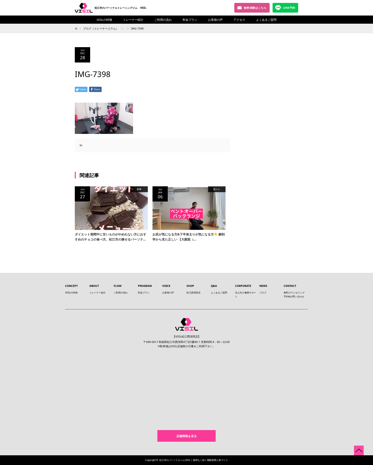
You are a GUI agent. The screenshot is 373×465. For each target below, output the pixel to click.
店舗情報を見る (186, 436)
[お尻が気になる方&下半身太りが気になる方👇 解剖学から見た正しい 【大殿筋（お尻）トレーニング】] (189, 208)
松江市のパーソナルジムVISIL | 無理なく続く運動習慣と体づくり (193, 460)
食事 (139, 189)
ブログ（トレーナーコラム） (101, 28)
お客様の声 (215, 20)
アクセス (239, 20)
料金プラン (190, 20)
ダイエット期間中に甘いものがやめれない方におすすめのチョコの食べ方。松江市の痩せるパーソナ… (110, 236)
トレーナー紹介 (133, 20)
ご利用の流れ (163, 20)
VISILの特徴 (104, 20)
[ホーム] (76, 24)
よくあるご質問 (266, 20)
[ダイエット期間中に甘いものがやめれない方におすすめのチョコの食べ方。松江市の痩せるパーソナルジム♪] (111, 208)
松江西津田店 (193, 292)
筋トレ (216, 189)
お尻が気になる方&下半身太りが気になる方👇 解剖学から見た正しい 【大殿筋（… (189, 236)
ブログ (262, 292)
